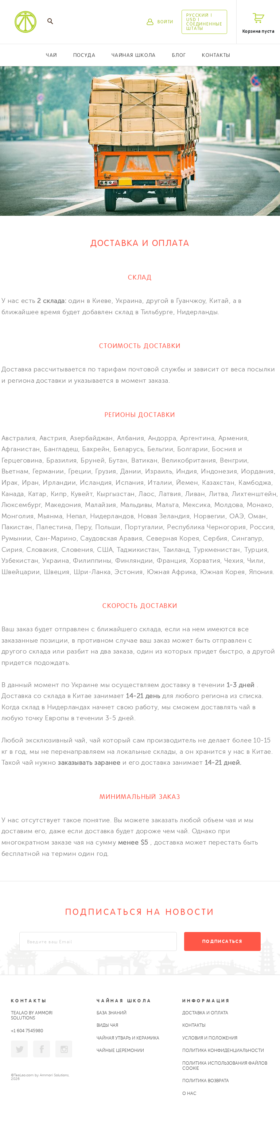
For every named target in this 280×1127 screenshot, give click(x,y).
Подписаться (222, 941)
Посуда (84, 55)
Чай (51, 55)
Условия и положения (209, 1038)
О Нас (189, 1093)
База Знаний (112, 1012)
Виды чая (107, 1025)
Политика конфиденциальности (223, 1050)
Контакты (216, 55)
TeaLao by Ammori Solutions (31, 1015)
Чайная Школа (134, 55)
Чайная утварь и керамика (128, 1038)
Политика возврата (205, 1080)
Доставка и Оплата (205, 1012)
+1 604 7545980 (27, 1030)
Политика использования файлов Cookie (224, 1066)
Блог (179, 55)
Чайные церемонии (120, 1050)
